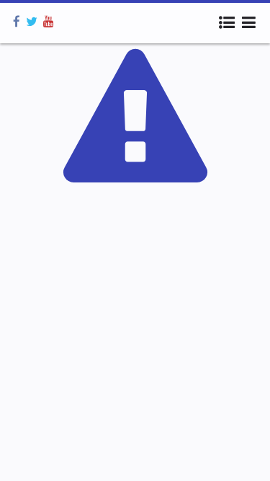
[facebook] (16, 22)
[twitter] (31, 22)
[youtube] (48, 22)
